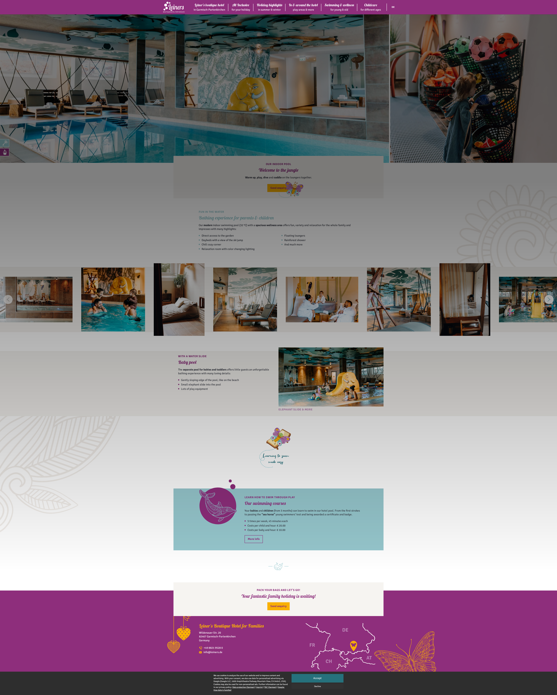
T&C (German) (270, 687)
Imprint (259, 687)
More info (254, 539)
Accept (317, 678)
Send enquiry (278, 188)
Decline (317, 686)
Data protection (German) (243, 687)
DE (393, 7)
